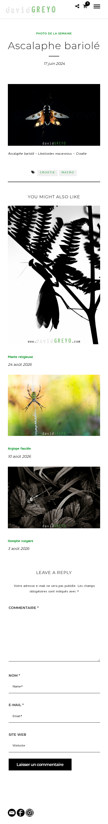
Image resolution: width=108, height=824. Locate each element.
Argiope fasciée (19, 449)
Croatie (47, 172)
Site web (17, 734)
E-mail (16, 705)
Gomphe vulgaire (20, 541)
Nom (14, 675)
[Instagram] (57, 802)
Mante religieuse (20, 357)
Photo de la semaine (54, 34)
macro (68, 172)
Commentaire (24, 608)
